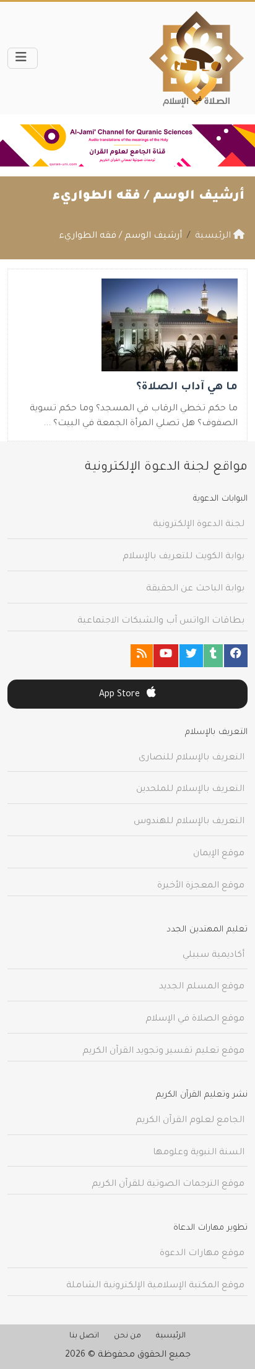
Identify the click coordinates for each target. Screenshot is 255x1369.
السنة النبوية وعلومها (198, 1153)
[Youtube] (165, 655)
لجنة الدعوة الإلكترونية (198, 525)
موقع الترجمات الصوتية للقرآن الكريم (168, 1185)
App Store (120, 695)
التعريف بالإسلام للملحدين (190, 790)
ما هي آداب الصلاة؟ (187, 388)
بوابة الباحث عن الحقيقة (195, 589)
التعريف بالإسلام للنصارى (191, 758)
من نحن (127, 1336)
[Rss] (142, 655)
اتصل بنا (84, 1336)
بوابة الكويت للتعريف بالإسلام (183, 557)
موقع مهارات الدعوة (202, 1254)
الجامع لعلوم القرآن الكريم (190, 1121)
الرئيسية (171, 1336)
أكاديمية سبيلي (213, 956)
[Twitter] (191, 655)
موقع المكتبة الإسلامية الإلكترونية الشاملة (155, 1286)
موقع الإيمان (218, 854)
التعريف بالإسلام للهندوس (189, 822)
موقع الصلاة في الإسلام (194, 1019)
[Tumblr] (213, 655)
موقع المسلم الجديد (201, 987)
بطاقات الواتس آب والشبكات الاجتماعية (160, 621)
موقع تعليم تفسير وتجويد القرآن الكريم (163, 1051)
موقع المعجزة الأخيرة (200, 886)
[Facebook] (236, 655)
